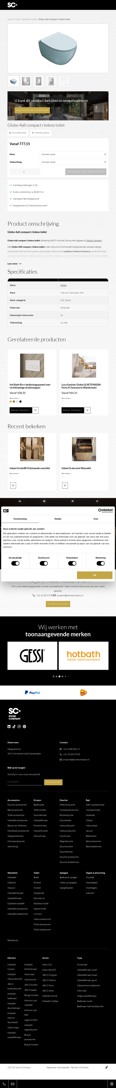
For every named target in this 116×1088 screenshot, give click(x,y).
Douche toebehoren (69, 862)
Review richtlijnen (80, 1067)
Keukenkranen (41, 830)
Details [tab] (58, 519)
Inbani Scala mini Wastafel (76, 468)
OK (94, 575)
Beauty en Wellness (17, 825)
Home (10, 19)
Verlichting (12, 846)
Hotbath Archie (49, 995)
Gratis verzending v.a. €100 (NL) (28, 192)
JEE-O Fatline (49, 980)
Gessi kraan (13, 1027)
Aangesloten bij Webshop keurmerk (30, 205)
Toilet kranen (40, 809)
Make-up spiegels (68, 882)
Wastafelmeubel (15, 893)
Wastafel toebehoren (17, 913)
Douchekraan (40, 815)
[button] (53, 676)
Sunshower (65, 836)
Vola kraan (29, 974)
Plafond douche (67, 804)
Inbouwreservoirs (42, 919)
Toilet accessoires (15, 815)
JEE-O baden (30, 990)
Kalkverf (90, 893)
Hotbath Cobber (50, 1001)
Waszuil (11, 887)
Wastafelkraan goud (87, 980)
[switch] (44, 563)
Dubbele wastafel (15, 903)
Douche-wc (39, 898)
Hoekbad (90, 815)
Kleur (12, 154)
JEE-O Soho (48, 990)
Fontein (37, 882)
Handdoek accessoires (18, 830)
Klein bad (81, 990)
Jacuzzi (89, 830)
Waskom (11, 882)
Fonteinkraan (40, 825)
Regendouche (66, 841)
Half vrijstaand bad (95, 804)
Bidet (36, 877)
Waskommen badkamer (88, 985)
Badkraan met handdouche (90, 1006)
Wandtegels (91, 882)
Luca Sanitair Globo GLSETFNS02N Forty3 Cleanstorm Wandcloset (81, 386)
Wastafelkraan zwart (87, 969)
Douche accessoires (17, 804)
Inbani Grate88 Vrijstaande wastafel (30, 468)
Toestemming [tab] (20, 519)
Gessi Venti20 (49, 969)
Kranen (37, 887)
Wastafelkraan (41, 820)
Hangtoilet (39, 893)
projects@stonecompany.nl (70, 595)
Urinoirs (38, 913)
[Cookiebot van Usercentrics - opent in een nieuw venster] (100, 511)
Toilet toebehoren (42, 929)
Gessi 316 (47, 964)
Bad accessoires (15, 809)
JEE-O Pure (47, 985)
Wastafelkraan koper (87, 975)
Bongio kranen (31, 995)
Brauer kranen (31, 1044)
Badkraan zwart (84, 1001)
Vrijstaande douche (69, 809)
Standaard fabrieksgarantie (26, 198)
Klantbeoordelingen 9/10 (25, 185)
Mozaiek (90, 877)
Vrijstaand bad (93, 809)
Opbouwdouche (68, 830)
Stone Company (94, 240)
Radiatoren (12, 940)
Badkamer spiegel (68, 877)
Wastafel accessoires (17, 820)
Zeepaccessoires (15, 836)
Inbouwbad (91, 825)
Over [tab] (96, 519)
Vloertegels (91, 887)
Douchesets (65, 820)
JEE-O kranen (31, 984)
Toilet (17, 19)
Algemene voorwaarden (58, 1067)
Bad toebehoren (94, 846)
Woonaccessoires (16, 841)
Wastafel (11, 877)
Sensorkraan (40, 836)
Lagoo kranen (30, 1019)
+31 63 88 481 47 (71, 749)
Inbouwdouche (67, 825)
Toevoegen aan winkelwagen (86, 171)
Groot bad (82, 964)
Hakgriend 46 (24, 751)
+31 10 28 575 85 (44, 595)
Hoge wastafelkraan (86, 995)
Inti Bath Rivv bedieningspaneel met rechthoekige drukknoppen (30, 386)
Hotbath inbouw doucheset (12, 1018)
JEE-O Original (49, 975)
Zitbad (89, 820)
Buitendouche (66, 815)
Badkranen (39, 804)
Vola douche (30, 979)
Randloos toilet (29, 19)
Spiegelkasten (66, 887)
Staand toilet (40, 908)
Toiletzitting (16, 162)
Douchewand (66, 846)
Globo (63, 285)
